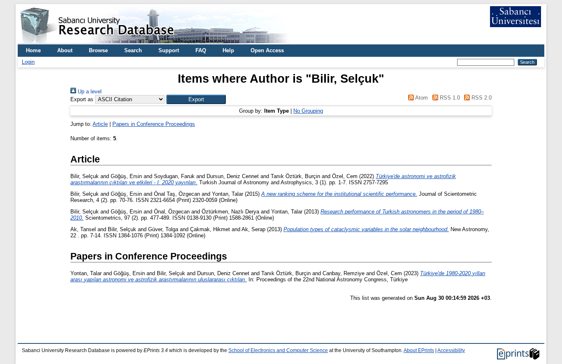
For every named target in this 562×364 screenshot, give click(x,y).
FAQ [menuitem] (200, 50)
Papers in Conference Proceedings (153, 124)
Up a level (89, 91)
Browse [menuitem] (98, 50)
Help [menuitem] (228, 50)
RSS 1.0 (449, 98)
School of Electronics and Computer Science (278, 350)
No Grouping (308, 111)
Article (100, 124)
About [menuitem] (64, 50)
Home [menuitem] (33, 50)
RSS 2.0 (481, 98)
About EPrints (419, 350)
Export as (81, 99)
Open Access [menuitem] (267, 50)
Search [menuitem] (133, 50)
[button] (196, 99)
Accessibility (451, 350)
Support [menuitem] (168, 50)
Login (28, 62)
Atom (421, 98)
